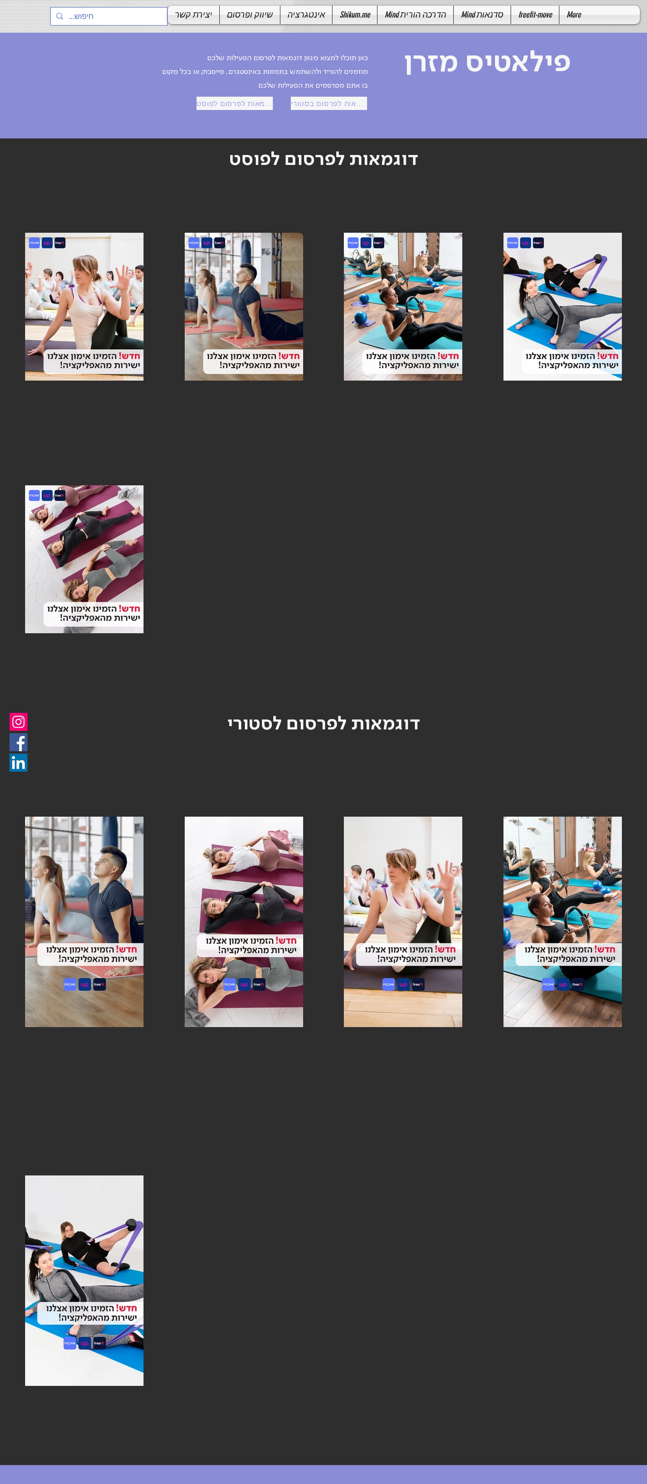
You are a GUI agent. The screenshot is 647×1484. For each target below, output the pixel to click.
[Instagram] (18, 722)
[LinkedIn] (18, 763)
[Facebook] (18, 742)
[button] (250, 15)
